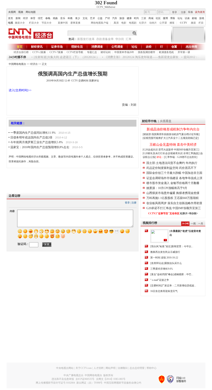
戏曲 (55, 18)
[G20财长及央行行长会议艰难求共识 (163, 153)
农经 (149, 46)
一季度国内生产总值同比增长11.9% (33, 132)
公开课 (163, 22)
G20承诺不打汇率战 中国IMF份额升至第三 (173, 208)
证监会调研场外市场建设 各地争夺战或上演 (174, 178)
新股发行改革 (86, 39)
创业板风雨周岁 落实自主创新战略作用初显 (174, 203)
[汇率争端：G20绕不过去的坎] (180, 157)
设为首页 (200, 12)
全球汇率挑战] (191, 153)
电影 (123, 22)
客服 (190, 12)
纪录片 (143, 22)
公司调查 (117, 46)
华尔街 (119, 39)
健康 (129, 18)
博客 (172, 18)
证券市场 (57, 46)
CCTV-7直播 (56, 52)
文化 (85, 18)
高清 (116, 22)
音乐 (62, 18)
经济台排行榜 (21, 52)
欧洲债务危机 (166, 52)
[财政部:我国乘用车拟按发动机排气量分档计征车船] (171, 134)
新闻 (18, 18)
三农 (143, 18)
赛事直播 (75, 22)
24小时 (185, 223)
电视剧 (132, 22)
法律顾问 (123, 368)
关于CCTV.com (84, 368)
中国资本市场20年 (124, 52)
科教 (70, 18)
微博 (165, 18)
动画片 (153, 22)
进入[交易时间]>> (20, 90)
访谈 (187, 18)
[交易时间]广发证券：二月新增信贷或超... (173, 285)
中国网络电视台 (17, 64)
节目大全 (47, 22)
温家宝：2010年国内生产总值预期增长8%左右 (39, 147)
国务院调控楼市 (146, 52)
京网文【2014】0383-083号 (110, 379)
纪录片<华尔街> (189, 213)
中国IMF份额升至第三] (186, 149)
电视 (10, 22)
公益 (100, 18)
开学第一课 (184, 52)
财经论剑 (106, 52)
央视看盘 (165, 121)
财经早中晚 (149, 121)
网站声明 (111, 368)
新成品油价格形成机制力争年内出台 (173, 129)
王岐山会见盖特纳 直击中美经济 (173, 144)
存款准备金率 (105, 39)
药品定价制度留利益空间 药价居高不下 (171, 168)
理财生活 (77, 46)
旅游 (121, 18)
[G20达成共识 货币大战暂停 (158, 149)
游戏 (201, 18)
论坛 (179, 18)
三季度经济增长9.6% (161, 268)
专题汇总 (92, 52)
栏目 (201, 22)
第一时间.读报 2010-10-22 (164, 257)
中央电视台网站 (64, 368)
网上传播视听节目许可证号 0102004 (55, 382)
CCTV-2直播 (39, 52)
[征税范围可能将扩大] (155, 138)
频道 (193, 22)
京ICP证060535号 (85, 379)
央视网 (12, 12)
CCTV (183, 22)
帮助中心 (152, 368)
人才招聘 (99, 368)
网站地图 (31, 12)
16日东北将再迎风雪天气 (164, 291)
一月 (200, 223)
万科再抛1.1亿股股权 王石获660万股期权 (172, 198)
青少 (77, 18)
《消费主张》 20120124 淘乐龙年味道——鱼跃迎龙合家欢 (138, 57)
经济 (25, 18)
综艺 (40, 18)
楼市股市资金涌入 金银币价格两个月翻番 (172, 183)
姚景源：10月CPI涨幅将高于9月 (166, 188)
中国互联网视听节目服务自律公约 (122, 382)
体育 (32, 18)
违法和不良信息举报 (63, 379)
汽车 (114, 18)
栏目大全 (34, 22)
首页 (10, 18)
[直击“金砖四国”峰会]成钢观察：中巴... (171, 274)
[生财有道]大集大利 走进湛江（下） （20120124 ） (63, 57)
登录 (174, 12)
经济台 (34, 64)
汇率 (128, 39)
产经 (107, 18)
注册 (183, 12)
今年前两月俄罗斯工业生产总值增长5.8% (36, 142)
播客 (172, 22)
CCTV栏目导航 (75, 52)
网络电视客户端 (99, 22)
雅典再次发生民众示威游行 (165, 252)
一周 (193, 223)
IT (161, 46)
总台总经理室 (137, 368)
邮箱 (194, 18)
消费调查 (97, 46)
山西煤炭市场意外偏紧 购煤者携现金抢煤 (172, 193)
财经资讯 (37, 46)
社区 (158, 18)
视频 (20, 12)
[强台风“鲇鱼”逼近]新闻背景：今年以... (171, 246)
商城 (150, 18)
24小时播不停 (17, 57)
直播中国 (63, 22)
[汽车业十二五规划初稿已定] (183, 138)
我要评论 (94, 80)
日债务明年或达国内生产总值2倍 (31, 137)
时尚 (136, 18)
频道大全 (20, 22)
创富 (174, 46)
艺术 (92, 18)
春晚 (47, 18)
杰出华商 (191, 46)
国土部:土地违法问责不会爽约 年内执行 (171, 163)
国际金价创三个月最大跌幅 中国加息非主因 (174, 172)
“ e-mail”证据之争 (159, 280)
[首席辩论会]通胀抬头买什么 (166, 263)
